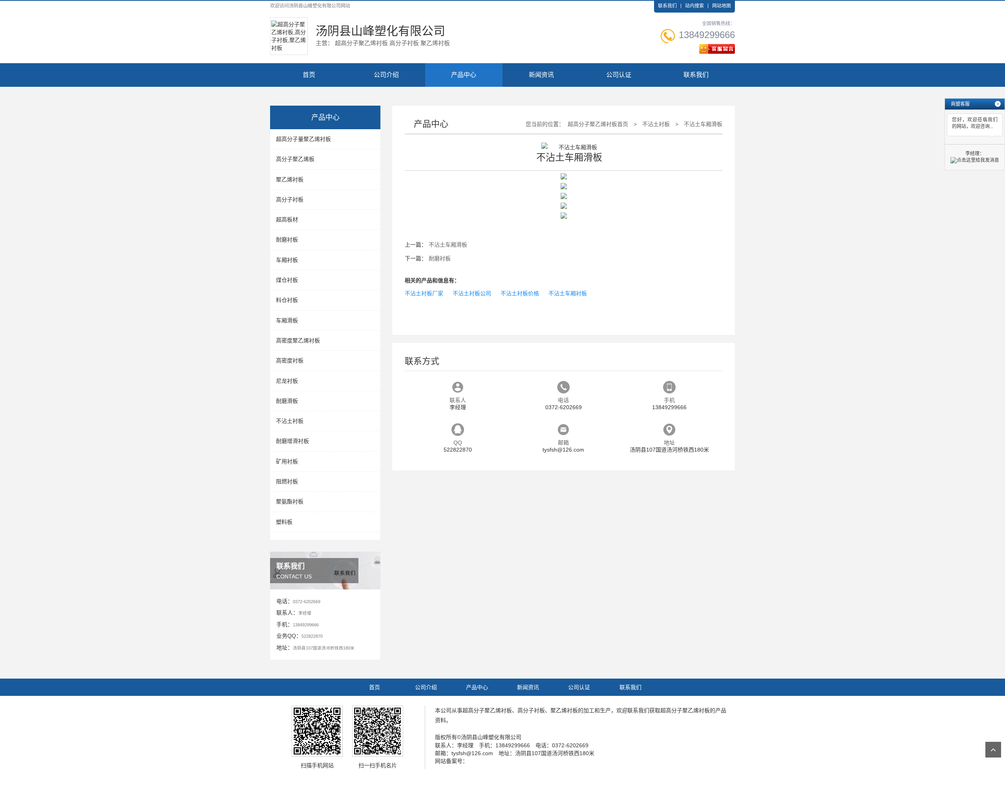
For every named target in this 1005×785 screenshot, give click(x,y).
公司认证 (618, 74)
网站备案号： (451, 761)
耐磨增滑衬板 (292, 441)
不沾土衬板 (289, 421)
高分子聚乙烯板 (295, 159)
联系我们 (667, 6)
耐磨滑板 (287, 401)
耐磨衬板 (287, 239)
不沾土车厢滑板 (703, 124)
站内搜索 (694, 6)
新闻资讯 (541, 74)
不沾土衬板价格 (520, 293)
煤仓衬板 (287, 280)
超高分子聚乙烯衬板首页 (598, 124)
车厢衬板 (287, 260)
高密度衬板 (289, 360)
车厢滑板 (287, 320)
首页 (309, 74)
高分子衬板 (289, 199)
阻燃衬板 (287, 481)
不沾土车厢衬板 (567, 293)
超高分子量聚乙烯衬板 (303, 139)
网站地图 (721, 6)
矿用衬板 (287, 461)
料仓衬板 (287, 300)
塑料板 (284, 522)
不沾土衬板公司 (472, 293)
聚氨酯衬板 (289, 501)
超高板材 (287, 219)
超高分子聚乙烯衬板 (487, 710)
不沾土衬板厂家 (424, 293)
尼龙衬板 (287, 381)
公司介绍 (386, 74)
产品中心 (463, 74)
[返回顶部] (993, 750)
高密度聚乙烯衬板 (298, 340)
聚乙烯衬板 (289, 179)
